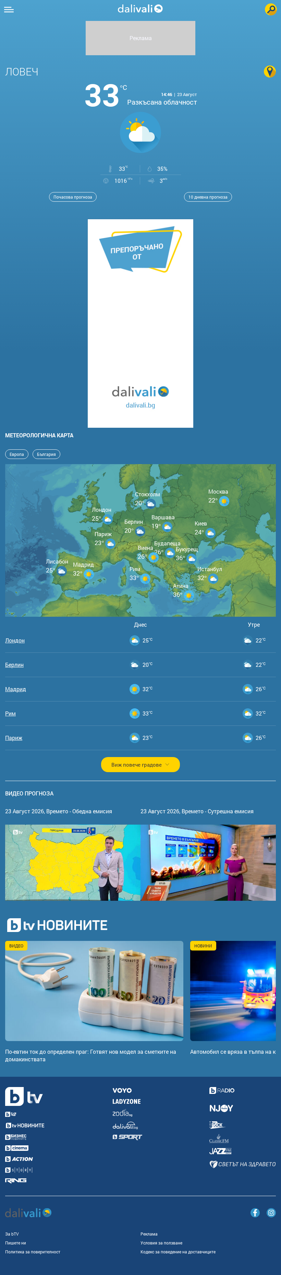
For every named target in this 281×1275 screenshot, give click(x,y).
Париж (13, 738)
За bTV (12, 1234)
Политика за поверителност (32, 1251)
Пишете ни (15, 1243)
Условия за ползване (161, 1243)
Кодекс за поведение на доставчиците (178, 1251)
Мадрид (15, 689)
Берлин (14, 665)
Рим (10, 713)
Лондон (15, 640)
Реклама (149, 1234)
